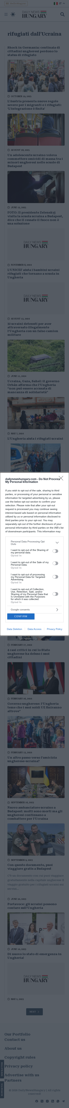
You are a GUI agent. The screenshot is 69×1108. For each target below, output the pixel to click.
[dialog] (34, 554)
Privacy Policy (54, 629)
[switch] (55, 551)
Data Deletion (14, 629)
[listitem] (34, 542)
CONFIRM (20, 616)
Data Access (34, 629)
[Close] (62, 479)
